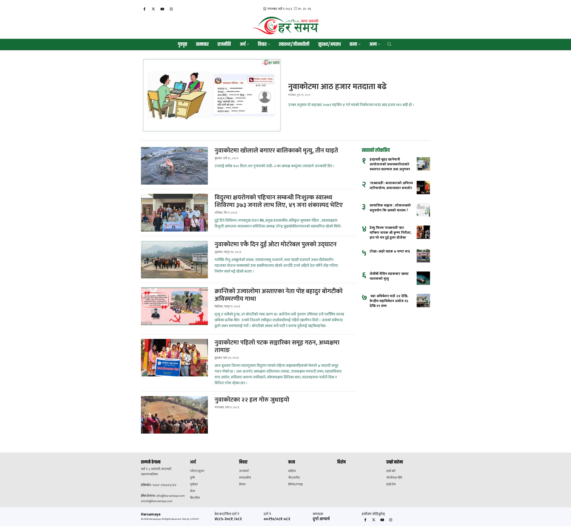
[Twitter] (153, 9)
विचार (242, 484)
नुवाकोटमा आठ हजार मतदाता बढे (337, 86)
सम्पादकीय (245, 478)
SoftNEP (194, 519)
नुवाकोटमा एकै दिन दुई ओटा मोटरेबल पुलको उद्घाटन (276, 244)
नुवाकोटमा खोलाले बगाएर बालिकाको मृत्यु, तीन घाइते (276, 150)
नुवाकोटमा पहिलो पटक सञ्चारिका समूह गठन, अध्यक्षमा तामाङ (277, 346)
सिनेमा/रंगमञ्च (295, 484)
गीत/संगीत (294, 478)
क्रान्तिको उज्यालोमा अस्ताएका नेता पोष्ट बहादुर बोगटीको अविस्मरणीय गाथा (279, 295)
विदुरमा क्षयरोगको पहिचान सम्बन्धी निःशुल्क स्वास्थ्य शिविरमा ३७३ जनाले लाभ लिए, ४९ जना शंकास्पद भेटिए (279, 201)
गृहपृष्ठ (182, 44)
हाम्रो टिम (391, 484)
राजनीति (224, 44)
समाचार (202, 44)
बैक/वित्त (195, 498)
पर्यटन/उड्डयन (197, 471)
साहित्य (292, 471)
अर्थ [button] (243, 44)
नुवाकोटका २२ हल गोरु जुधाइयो (252, 400)
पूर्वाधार (194, 484)
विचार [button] (262, 44)
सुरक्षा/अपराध (329, 44)
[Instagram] (171, 9)
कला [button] (353, 44)
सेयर (192, 491)
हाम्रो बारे (390, 471)
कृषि (192, 478)
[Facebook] (144, 9)
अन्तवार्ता (244, 471)
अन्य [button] (373, 44)
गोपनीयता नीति (394, 478)
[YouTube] (162, 9)
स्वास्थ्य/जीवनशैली (294, 44)
